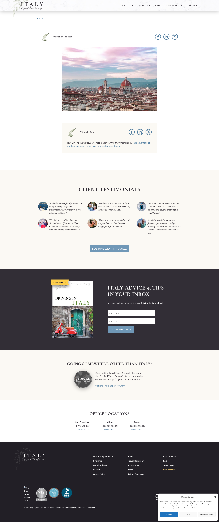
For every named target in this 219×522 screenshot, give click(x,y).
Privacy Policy (71, 507)
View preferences (206, 514)
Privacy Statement (136, 474)
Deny (188, 514)
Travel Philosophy (136, 461)
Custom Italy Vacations (147, 5)
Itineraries (97, 461)
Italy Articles (133, 465)
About (124, 5)
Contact (192, 5)
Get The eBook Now (120, 329)
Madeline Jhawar (100, 465)
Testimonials (174, 5)
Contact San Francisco (82, 429)
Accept (169, 514)
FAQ (165, 461)
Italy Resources (169, 456)
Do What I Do (169, 469)
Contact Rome (136, 429)
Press (130, 469)
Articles (40, 18)
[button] (214, 497)
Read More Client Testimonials (109, 248)
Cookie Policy (99, 474)
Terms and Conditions (86, 507)
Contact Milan (109, 429)
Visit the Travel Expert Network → (111, 385)
